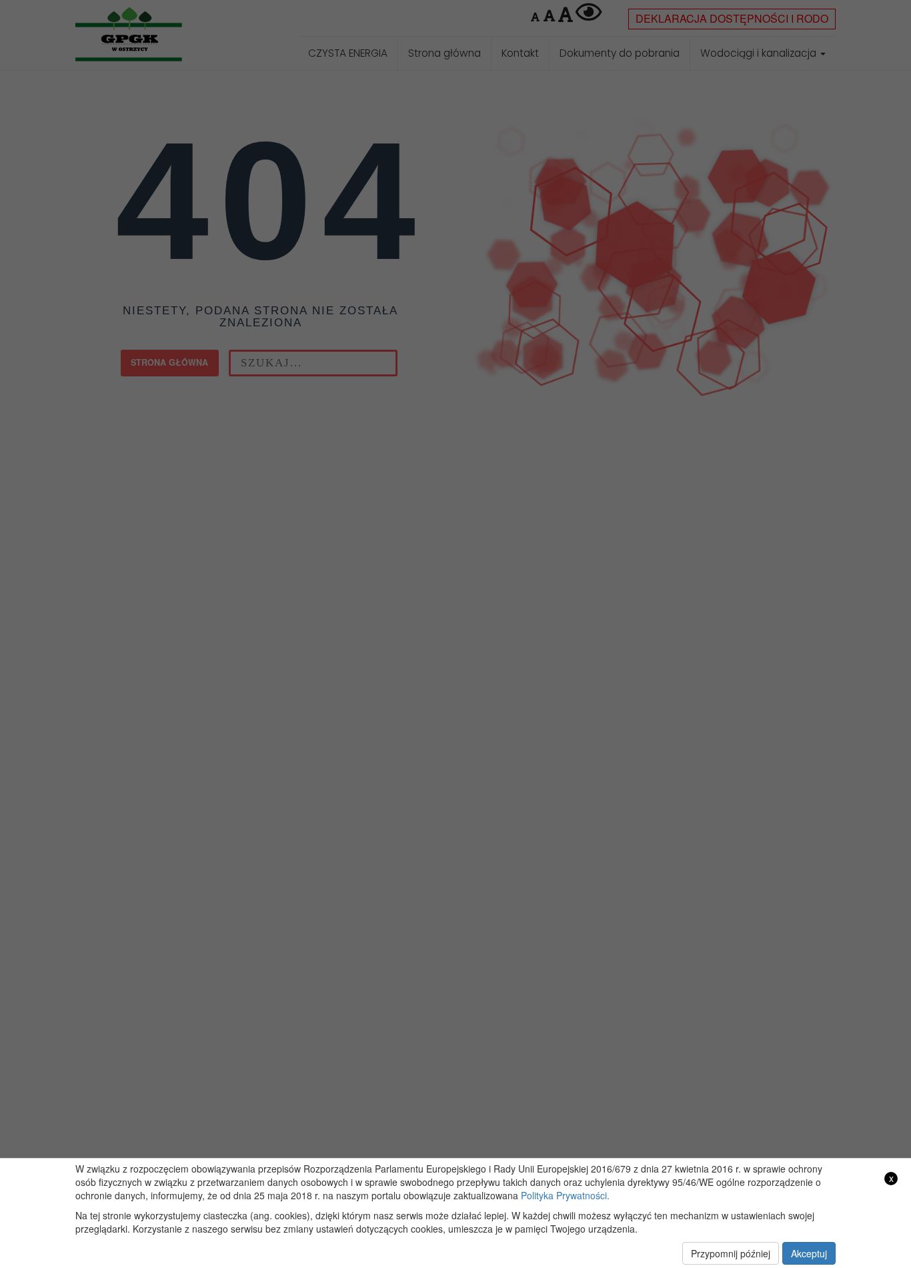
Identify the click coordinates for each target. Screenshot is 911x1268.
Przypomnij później (730, 1253)
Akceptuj (809, 1253)
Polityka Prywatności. (565, 1195)
